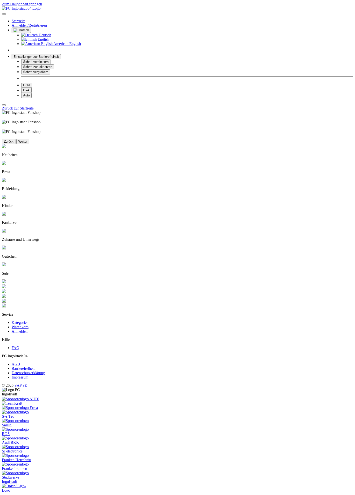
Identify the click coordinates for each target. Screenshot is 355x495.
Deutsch (44, 35)
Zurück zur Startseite (18, 108)
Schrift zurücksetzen (37, 67)
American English (67, 44)
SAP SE (20, 385)
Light (26, 85)
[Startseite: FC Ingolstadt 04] (21, 8)
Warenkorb (20, 327)
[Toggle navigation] (4, 14)
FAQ (15, 348)
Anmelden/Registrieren (29, 25)
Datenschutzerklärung (28, 373)
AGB (16, 364)
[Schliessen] (4, 105)
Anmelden (20, 331)
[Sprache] (21, 30)
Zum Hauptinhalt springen (22, 4)
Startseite (18, 21)
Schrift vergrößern (35, 72)
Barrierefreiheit (23, 368)
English (43, 39)
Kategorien (20, 322)
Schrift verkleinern (36, 62)
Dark (26, 90)
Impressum (20, 377)
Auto (26, 95)
